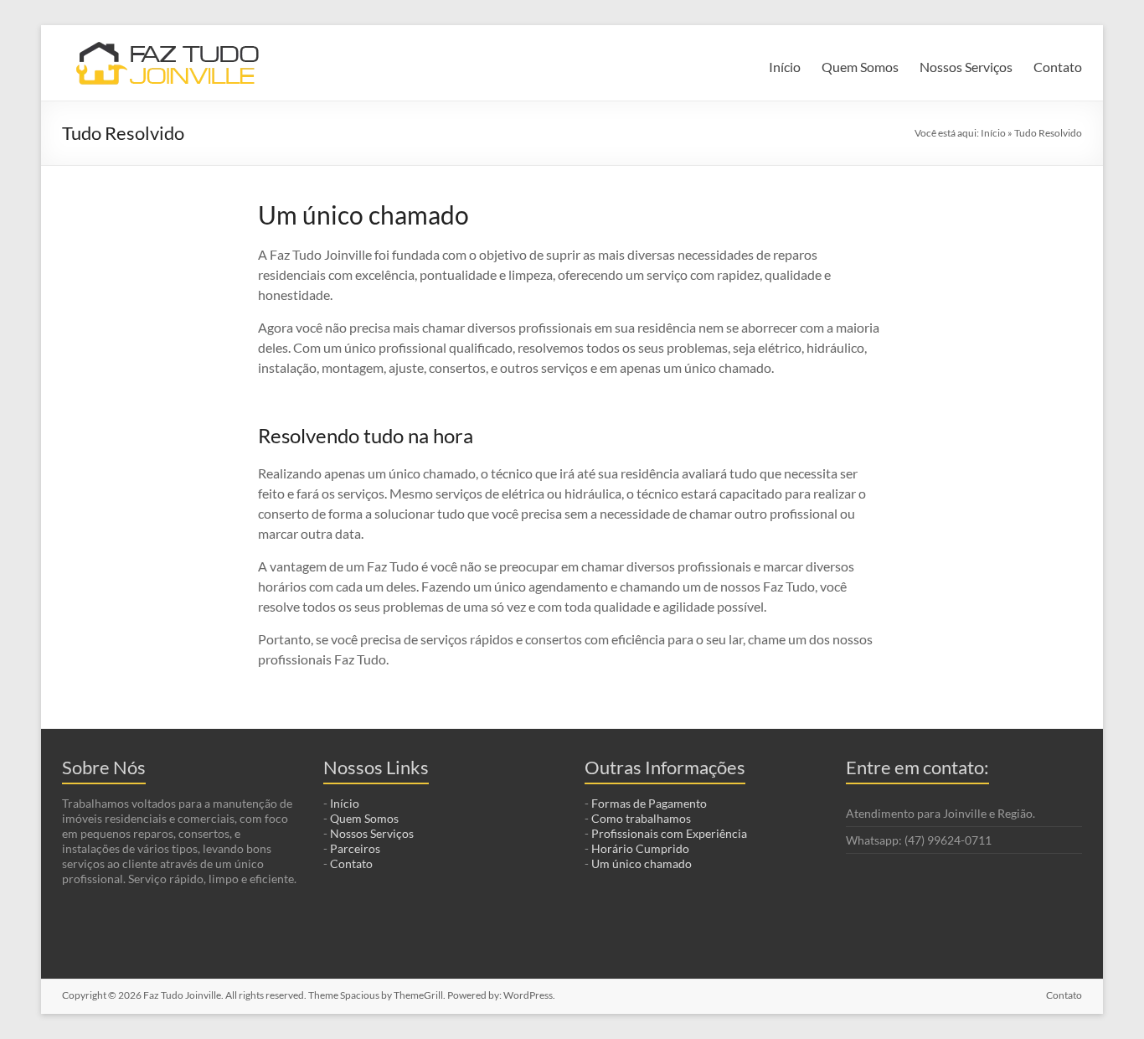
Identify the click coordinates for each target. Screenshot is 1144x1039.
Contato (1057, 67)
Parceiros (355, 848)
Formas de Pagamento (649, 803)
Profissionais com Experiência (669, 833)
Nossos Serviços (966, 67)
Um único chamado (641, 863)
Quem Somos (860, 67)
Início (785, 67)
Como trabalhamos (641, 818)
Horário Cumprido (640, 848)
